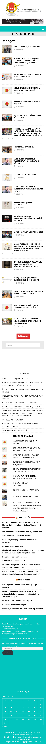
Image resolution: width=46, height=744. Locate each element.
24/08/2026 (20, 93)
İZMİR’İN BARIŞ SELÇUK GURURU (26, 490)
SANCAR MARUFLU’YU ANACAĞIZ (27, 175)
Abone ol (8, 653)
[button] (42, 29)
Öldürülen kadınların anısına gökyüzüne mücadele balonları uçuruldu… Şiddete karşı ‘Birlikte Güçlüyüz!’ (21, 594)
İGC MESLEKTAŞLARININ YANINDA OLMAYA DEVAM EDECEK (27, 75)
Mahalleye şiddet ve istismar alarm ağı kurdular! (22, 608)
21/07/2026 (20, 283)
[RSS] (33, 34)
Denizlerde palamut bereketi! (14, 557)
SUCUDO (17, 742)
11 (11, 712)
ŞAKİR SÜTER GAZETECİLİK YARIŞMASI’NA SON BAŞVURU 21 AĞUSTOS (27, 161)
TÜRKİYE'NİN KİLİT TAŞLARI (13, 561)
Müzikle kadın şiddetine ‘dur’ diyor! (17, 600)
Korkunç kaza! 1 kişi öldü (12, 546)
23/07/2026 (20, 269)
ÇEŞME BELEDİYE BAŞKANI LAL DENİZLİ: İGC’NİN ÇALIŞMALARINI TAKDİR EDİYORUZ (27, 321)
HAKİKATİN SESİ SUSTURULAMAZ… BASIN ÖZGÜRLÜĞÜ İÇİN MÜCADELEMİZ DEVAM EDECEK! (28, 264)
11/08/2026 (20, 178)
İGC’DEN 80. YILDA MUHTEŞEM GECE (28, 232)
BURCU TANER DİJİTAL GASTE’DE (27, 46)
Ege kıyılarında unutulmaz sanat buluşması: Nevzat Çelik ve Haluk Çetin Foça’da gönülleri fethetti (21, 525)
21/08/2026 (20, 107)
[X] (21, 34)
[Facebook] (13, 34)
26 (17, 719)
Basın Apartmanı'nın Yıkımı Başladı (26, 496)
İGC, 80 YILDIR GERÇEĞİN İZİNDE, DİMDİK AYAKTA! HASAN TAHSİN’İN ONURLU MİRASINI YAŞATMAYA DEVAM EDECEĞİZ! (28, 247)
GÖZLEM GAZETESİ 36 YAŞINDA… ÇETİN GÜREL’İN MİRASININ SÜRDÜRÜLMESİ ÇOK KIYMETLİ (27, 60)
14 (29, 712)
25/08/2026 (20, 79)
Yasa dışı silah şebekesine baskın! (16, 535)
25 (11, 719)
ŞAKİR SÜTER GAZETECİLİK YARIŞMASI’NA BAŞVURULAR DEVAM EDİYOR (28, 189)
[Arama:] (23, 345)
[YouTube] (25, 34)
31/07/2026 (20, 208)
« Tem (4, 726)
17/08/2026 (20, 120)
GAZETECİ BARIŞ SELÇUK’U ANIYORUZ (24, 203)
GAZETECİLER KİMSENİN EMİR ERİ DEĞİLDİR (27, 102)
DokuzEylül (24, 517)
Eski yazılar (23, 336)
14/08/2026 (9, 138)
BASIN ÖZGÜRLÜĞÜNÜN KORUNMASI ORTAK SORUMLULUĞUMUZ (29, 292)
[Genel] (7, 49)
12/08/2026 (20, 166)
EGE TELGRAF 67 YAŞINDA (24, 147)
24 (5, 719)
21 (29, 715)
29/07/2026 (20, 235)
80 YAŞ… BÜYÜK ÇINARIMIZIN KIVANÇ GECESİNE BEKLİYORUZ (26, 279)
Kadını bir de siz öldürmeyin (14, 604)
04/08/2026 (20, 194)
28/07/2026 (9, 253)
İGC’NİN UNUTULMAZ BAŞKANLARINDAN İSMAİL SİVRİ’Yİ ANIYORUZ (28, 218)
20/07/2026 (20, 296)
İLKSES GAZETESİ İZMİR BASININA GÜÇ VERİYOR (27, 116)
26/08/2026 (20, 49)
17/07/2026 (20, 310)
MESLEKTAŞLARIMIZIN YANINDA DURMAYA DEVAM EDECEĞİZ (27, 89)
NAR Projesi (24, 579)
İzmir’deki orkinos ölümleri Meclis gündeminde (22, 531)
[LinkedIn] (29, 34)
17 (5, 715)
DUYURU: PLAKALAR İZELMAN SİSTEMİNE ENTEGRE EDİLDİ (26, 306)
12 (17, 712)
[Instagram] (17, 34)
